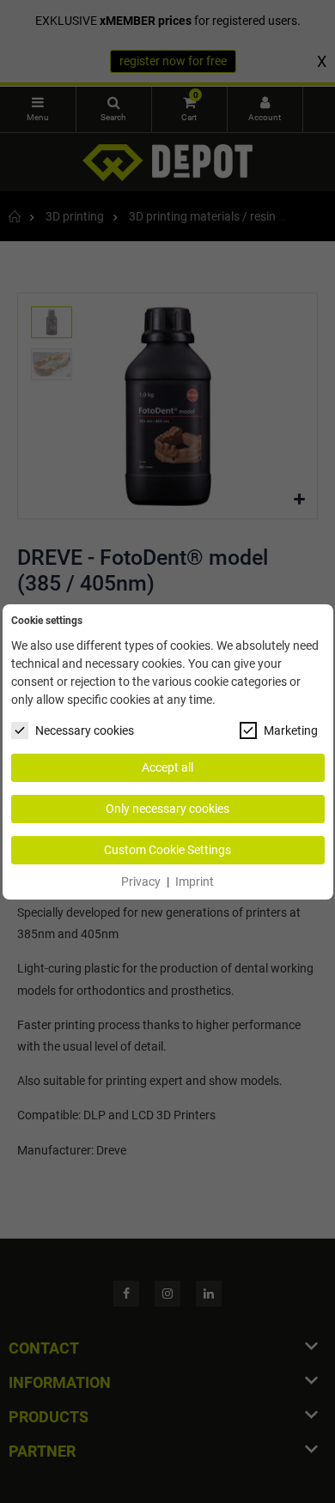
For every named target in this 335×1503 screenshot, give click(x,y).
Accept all (167, 767)
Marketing (291, 730)
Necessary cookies (84, 730)
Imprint (194, 881)
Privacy (141, 881)
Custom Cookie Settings (167, 850)
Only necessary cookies (167, 808)
